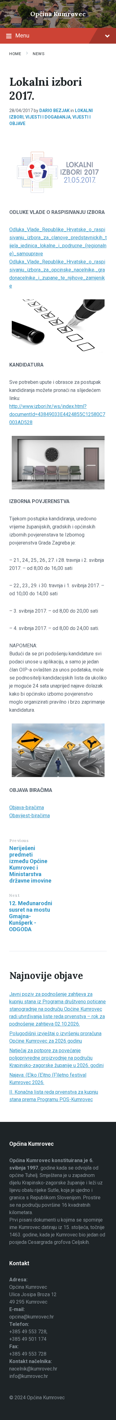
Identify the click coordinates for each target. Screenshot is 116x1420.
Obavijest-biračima (29, 816)
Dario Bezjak (54, 110)
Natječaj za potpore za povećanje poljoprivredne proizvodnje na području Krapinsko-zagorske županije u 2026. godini (56, 1058)
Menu (22, 35)
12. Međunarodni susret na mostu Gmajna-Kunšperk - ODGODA (30, 916)
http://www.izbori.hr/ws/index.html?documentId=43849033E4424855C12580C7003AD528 (57, 414)
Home (15, 53)
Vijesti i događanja (48, 117)
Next (14, 895)
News (39, 53)
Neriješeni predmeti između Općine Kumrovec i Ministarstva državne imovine (30, 864)
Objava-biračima (26, 807)
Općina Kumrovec (58, 14)
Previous (18, 840)
